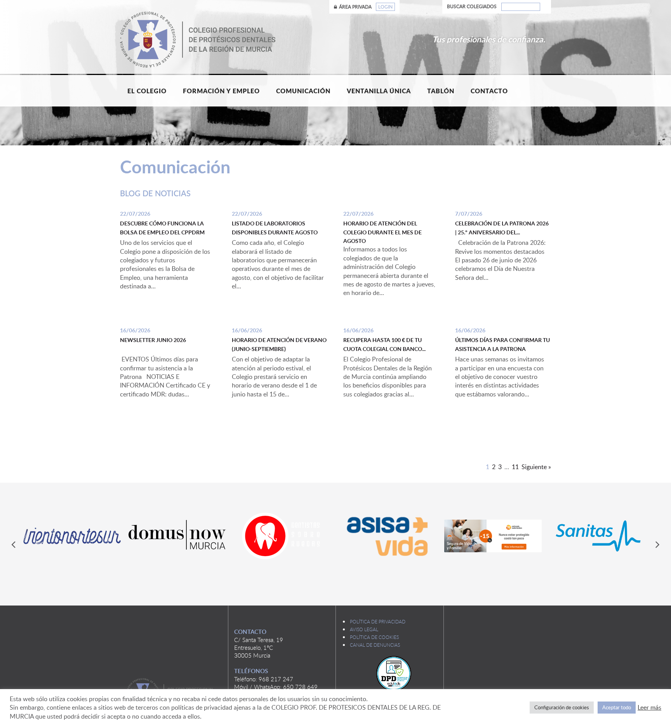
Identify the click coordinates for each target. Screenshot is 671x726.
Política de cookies (374, 637)
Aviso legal (364, 629)
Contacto (489, 90)
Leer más (649, 707)
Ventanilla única (379, 90)
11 (515, 466)
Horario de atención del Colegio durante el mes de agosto (382, 232)
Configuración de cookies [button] (561, 707)
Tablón (440, 90)
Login (385, 6)
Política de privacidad (377, 621)
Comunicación (303, 90)
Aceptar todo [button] (616, 707)
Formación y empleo (221, 90)
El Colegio (147, 90)
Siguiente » (536, 466)
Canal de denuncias (375, 645)
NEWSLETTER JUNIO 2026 (153, 340)
